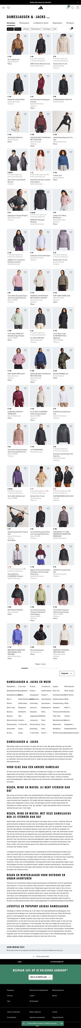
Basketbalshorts (13, 691)
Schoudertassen (59, 695)
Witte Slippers (67, 704)
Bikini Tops (11, 707)
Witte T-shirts (67, 708)
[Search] (72, 7)
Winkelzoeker (34, 1001)
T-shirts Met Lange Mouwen (34, 733)
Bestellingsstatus (58, 990)
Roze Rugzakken (45, 725)
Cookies (54, 1012)
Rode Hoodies (44, 712)
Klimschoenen (35, 724)
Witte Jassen (69, 691)
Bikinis (9, 703)
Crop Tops (22, 686)
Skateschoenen (58, 699)
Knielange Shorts (33, 729)
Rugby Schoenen (56, 687)
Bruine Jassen (9, 733)
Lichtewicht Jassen (45, 687)
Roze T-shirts (44, 733)
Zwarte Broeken (67, 712)
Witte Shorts (69, 695)
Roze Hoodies (44, 720)
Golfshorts (22, 712)
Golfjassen (22, 707)
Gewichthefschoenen (26, 699)
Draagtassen (23, 691)
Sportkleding (46, 699)
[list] (40, 23)
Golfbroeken (22, 703)
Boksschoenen (12, 720)
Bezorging (10, 990)
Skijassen (33, 712)
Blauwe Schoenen (10, 716)
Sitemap (10, 995)
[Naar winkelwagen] (77, 7)
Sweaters (56, 707)
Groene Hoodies (33, 687)
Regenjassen (46, 707)
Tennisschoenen (59, 712)
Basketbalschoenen (14, 695)
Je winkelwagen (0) (56, 962)
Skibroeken (11, 729)
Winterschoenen (59, 733)
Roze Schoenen (45, 729)
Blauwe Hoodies (10, 712)
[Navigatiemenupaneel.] (3, 7)
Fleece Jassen (20, 695)
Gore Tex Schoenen (56, 691)
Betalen (54, 995)
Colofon (32, 995)
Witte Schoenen (68, 699)
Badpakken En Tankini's (11, 687)
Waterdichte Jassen (57, 725)
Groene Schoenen (33, 691)
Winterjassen (69, 686)
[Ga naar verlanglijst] (8, 7)
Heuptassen (34, 695)
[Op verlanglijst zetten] (25, 36)
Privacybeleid (11, 1017)
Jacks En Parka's (33, 708)
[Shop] (40, 8)
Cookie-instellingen (13, 1012)
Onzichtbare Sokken (34, 704)
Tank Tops (56, 716)
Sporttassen (45, 703)
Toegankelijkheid (57, 1017)
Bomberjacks (12, 724)
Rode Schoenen (45, 716)
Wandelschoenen (59, 720)
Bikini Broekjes (10, 699)
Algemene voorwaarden (37, 1017)
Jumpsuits (34, 720)
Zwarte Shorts (67, 716)
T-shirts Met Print (22, 725)
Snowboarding (58, 703)
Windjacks (57, 729)
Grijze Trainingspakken (24, 733)
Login (20, 962)
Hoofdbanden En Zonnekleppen (35, 699)
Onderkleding (46, 691)
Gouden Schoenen (21, 720)
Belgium (43, 1025)
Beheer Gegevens (35, 1012)
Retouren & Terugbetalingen (39, 990)
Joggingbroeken (36, 716)
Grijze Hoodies (21, 729)
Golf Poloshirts (22, 716)
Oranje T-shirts (44, 695)
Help (8, 1001)
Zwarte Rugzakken (68, 720)
